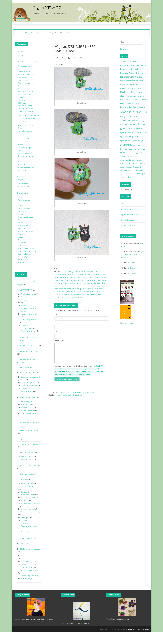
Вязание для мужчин (25, 91)
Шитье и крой (23, 170)
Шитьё (23, 532)
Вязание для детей (24, 80)
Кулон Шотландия (127, 220)
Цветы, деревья (23, 153)
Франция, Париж (24, 254)
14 (45, 33)
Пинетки (24, 388)
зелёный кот (89, 286)
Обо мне (20, 51)
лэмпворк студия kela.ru (74, 291)
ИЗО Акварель (23, 100)
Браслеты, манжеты (25, 66)
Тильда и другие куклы (29, 526)
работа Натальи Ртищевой (130, 167)
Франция (21, 245)
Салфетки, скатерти (25, 147)
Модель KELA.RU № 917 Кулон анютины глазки (133, 254)
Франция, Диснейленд (26, 248)
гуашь (145, 132)
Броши (20, 69)
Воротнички (25, 302)
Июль (39, 33)
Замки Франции (23, 211)
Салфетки (24, 325)
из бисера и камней (28, 495)
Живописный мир (127, 204)
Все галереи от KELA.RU (29, 351)
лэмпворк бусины (89, 288)
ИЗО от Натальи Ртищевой (29, 422)
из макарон (25, 500)
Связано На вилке (26, 538)
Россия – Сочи (23, 240)
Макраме (24, 520)
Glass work (88, 274)
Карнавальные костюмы (28, 439)
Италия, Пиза (22, 222)
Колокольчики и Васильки (30, 570)
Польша (20, 237)
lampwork (66, 277)
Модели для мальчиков (29, 385)
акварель (143, 121)
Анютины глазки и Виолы (30, 556)
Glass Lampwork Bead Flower (86, 271)
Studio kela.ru (102, 283)
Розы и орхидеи (26, 578)
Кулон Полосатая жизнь (129, 214)
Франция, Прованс (24, 257)
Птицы (23, 523)
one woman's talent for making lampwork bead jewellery (73, 283)
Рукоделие (23, 479)
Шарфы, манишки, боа (26, 167)
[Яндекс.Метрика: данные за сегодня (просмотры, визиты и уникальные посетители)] (127, 323)
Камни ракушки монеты (26, 125)
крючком (125, 140)
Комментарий (59, 340)
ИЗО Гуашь (22, 103)
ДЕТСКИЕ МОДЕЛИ (27, 373)
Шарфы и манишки (28, 410)
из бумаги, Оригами (28, 497)
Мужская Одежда (27, 456)
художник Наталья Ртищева (128, 174)
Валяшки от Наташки (25, 74)
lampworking (101, 280)
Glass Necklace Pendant (75, 274)
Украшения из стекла (77, 297)
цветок (138, 174)
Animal (64, 271)
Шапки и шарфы (27, 391)
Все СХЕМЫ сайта (26, 367)
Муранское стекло (24, 134)
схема (141, 171)
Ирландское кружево (25, 111)
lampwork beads (76, 277)
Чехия (20, 259)
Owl (95, 283)
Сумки (20, 150)
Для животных (26, 305)
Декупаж (24, 492)
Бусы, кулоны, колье (28, 300)
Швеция (21, 262)
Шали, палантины (24, 162)
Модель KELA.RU (133, 111)
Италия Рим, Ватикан (25, 217)
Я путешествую (22, 193)
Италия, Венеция (24, 220)
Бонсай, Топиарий (27, 483)
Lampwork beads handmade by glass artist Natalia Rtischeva (131, 88)
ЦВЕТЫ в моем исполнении (30, 549)
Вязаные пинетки (24, 94)
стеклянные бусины (94, 294)
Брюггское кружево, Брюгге (29, 115)
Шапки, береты (23, 164)
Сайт (56, 332)
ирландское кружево (129, 136)
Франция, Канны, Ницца (27, 251)
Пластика (21, 142)
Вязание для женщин (25, 86)
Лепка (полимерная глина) (30, 512)
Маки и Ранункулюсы (28, 576)
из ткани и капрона (28, 509)
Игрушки (21, 97)
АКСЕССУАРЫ (25, 290)
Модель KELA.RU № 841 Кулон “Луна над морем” (77, 392)
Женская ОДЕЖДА (28, 401)
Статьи (22, 543)
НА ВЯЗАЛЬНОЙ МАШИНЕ (30, 466)
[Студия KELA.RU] (21, 14)
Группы (123, 49)
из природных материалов (30, 503)
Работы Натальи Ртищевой (26, 62)
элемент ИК (125, 177)
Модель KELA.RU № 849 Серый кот (69, 395)
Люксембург (22, 228)
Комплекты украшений (29, 320)
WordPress (131, 629)
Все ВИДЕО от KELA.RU (29, 346)
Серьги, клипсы (26, 328)
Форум (20, 55)
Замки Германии (24, 208)
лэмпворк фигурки (91, 291)
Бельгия (20, 205)
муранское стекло (80, 294)
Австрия (21, 197)
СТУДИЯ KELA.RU (61, 297)
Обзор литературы (26, 474)
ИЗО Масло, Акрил (25, 106)
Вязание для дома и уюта (27, 83)
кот (96, 286)
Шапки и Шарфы (27, 407)
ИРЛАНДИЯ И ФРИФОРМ (29, 430)
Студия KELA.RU (47, 7)
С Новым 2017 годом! (129, 209)
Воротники (22, 77)
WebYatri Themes (143, 629)
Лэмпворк (66, 269)
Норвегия (21, 234)
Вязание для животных (26, 89)
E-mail (57, 323)
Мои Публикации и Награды (30, 444)
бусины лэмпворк (60, 286)
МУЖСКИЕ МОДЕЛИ (28, 452)
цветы (144, 174)
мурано (70, 294)
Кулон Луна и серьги (128, 225)
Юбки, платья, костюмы (29, 413)
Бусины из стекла (24, 71)
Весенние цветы (26, 567)
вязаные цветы (136, 132)
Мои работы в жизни (25, 131)
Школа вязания (23, 186)
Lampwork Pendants (89, 280)
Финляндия (22, 242)
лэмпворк (78, 288)
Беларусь (21, 203)
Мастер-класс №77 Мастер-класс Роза (77, 623)
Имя (56, 314)
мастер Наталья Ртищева (132, 160)
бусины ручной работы (76, 286)
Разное (20, 144)
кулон (100, 286)
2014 (32, 33)
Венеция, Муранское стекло (29, 138)
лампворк (70, 288)
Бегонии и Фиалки (27, 561)
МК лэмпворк (23, 183)
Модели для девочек (28, 382)
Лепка (20, 128)
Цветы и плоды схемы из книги (120, 619)
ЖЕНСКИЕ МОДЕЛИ (27, 397)
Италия (20, 214)
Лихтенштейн (23, 225)
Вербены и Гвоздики (28, 564)
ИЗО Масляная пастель (26, 108)
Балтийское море (24, 200)
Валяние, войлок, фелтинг (30, 486)
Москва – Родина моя (25, 231)
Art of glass (71, 271)
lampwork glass (76, 280)
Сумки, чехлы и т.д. (28, 331)
